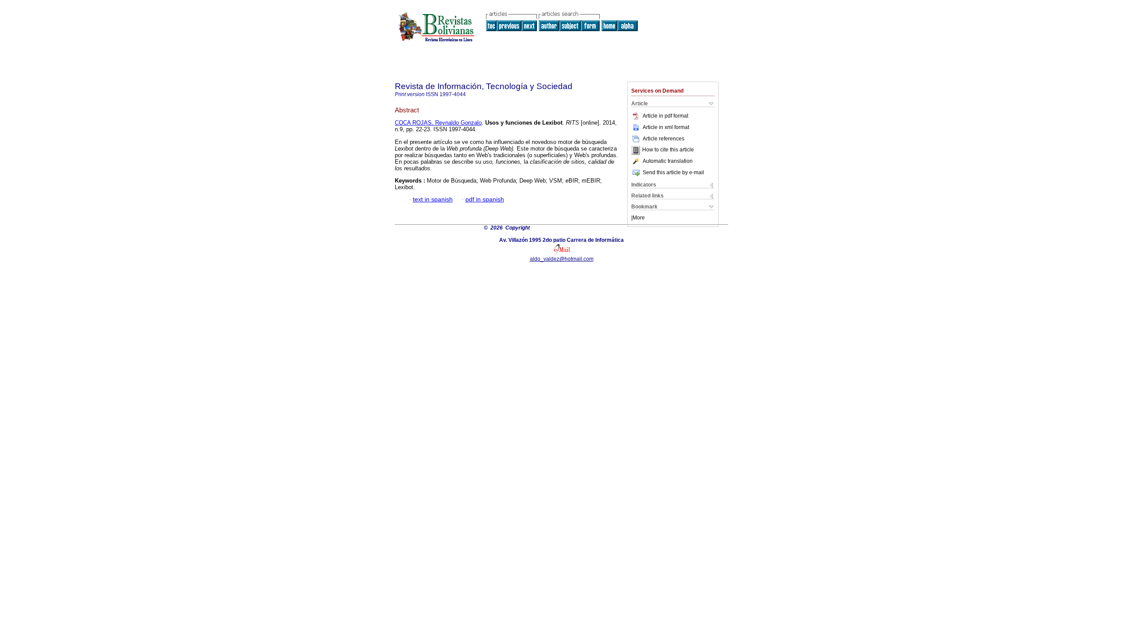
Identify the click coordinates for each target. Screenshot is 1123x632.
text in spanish (433, 199)
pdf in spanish (484, 199)
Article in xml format (666, 127)
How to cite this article (668, 150)
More (639, 218)
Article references (663, 139)
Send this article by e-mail (673, 172)
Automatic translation (668, 161)
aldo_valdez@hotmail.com (562, 259)
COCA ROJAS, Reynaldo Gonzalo (438, 122)
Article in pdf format (665, 116)
